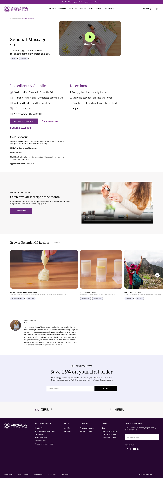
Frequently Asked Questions (45, 431)
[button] (62, 8)
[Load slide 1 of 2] (7, 2)
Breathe (128, 298)
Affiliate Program (86, 431)
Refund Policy (52, 474)
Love (13, 58)
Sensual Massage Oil (27, 18)
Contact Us (39, 428)
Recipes (17, 18)
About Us (67, 428)
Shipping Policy (40, 434)
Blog (103, 428)
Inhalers (139, 298)
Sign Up (105, 388)
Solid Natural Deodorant (89, 292)
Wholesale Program (86, 428)
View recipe (21, 211)
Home (12, 18)
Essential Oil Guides (109, 434)
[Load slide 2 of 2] (9, 2)
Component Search (109, 437)
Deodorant (85, 298)
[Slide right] (157, 275)
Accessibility (65, 474)
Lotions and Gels (17, 298)
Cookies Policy (38, 474)
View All (57, 243)
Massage (23, 58)
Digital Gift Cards (41, 437)
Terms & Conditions (23, 474)
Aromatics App (40, 441)
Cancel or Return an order (44, 444)
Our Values (67, 431)
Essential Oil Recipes (109, 431)
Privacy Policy (8, 474)
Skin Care (31, 298)
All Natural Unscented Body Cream (23, 292)
